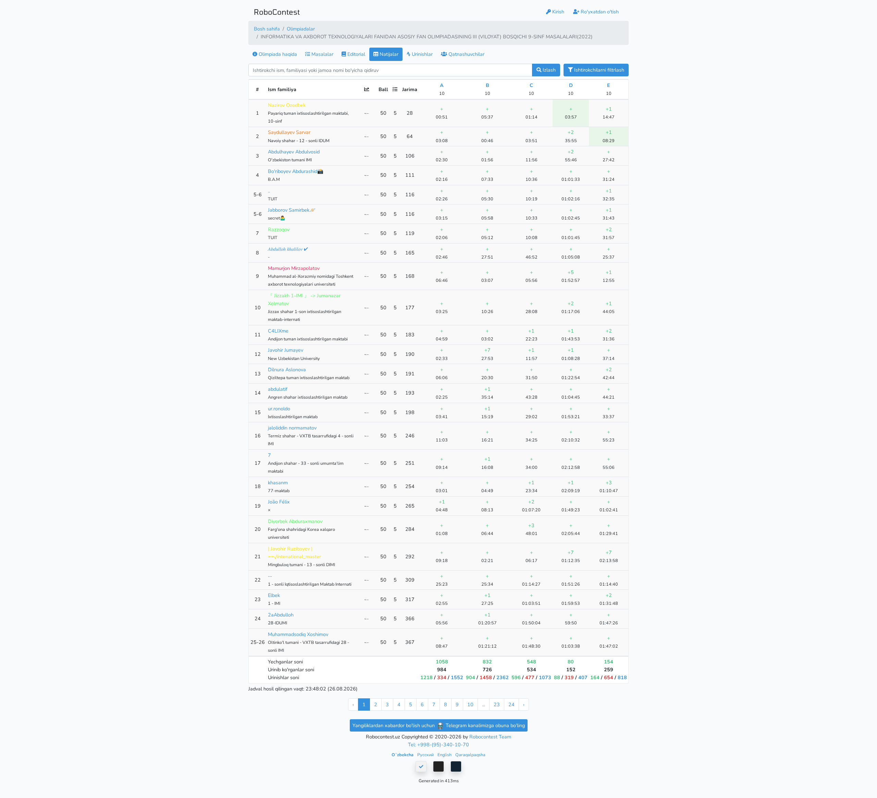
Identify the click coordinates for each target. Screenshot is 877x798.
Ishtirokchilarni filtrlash (598, 69)
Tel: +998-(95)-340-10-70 (438, 744)
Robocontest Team (490, 736)
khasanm (278, 482)
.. (269, 190)
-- (270, 576)
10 (470, 704)
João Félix (279, 501)
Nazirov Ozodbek (287, 105)
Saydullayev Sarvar (289, 132)
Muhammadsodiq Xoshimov (298, 634)
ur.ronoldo (279, 408)
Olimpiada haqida (277, 54)
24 (511, 704)
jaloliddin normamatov (292, 427)
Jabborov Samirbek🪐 (292, 210)
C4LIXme (278, 330)
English (445, 755)
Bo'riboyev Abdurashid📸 (295, 171)
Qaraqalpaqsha (470, 755)
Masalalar (321, 54)
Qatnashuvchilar (465, 54)
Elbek (274, 595)
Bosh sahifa (267, 28)
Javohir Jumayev (285, 350)
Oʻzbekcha (403, 755)
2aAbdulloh (281, 614)
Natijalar (388, 54)
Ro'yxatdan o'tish (599, 11)
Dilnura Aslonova (287, 369)
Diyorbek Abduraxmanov (295, 521)
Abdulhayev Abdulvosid (294, 151)
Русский (426, 755)
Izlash (548, 69)
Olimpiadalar (301, 28)
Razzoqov (278, 229)
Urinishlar (421, 54)
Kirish (557, 11)
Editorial (355, 54)
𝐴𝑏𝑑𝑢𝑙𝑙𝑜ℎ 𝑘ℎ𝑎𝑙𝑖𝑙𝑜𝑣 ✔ (288, 249)
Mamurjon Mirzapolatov (294, 268)
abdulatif (277, 389)
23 (497, 704)
